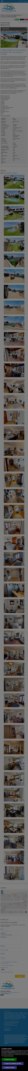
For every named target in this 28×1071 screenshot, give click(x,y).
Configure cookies (9, 1067)
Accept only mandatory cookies (13, 1063)
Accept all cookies (9, 1059)
